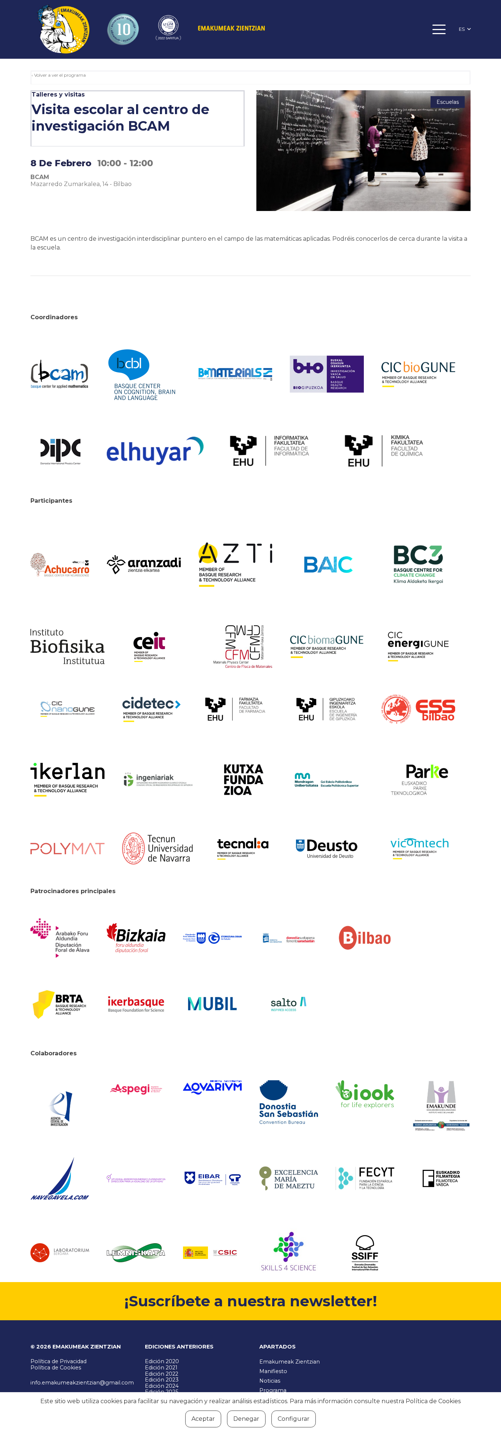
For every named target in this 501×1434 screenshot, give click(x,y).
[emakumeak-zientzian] (63, 29)
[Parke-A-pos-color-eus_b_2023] (418, 779)
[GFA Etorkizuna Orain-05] (212, 938)
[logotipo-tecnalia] (242, 848)
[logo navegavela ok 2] (59, 1178)
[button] (439, 29)
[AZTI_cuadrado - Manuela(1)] (235, 565)
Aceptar (203, 1418)
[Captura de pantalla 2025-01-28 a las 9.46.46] (365, 938)
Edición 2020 (162, 1361)
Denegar (246, 1418)
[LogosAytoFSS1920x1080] (288, 937)
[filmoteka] (441, 1178)
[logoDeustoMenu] (327, 849)
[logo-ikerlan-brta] (67, 780)
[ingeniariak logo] (159, 780)
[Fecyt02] (365, 1178)
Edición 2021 (161, 1367)
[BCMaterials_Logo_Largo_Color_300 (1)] (235, 374)
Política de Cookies (55, 1367)
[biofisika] (67, 647)
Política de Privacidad (58, 1361)
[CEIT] (159, 646)
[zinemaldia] (365, 1253)
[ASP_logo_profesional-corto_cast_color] (136, 1089)
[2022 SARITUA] (168, 29)
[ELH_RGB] (155, 451)
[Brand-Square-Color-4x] (418, 564)
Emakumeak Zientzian (289, 1361)
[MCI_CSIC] (212, 1252)
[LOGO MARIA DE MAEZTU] (288, 1179)
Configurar (294, 1418)
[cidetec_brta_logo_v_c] (151, 709)
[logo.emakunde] (441, 1106)
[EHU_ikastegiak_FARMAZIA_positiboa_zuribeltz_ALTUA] (235, 709)
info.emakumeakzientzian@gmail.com (82, 1382)
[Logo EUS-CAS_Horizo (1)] (327, 779)
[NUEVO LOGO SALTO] (288, 1004)
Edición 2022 (161, 1374)
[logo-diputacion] (59, 938)
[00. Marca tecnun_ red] (159, 849)
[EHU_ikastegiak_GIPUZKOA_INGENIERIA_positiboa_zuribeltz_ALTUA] (327, 709)
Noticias (269, 1380)
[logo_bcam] (59, 374)
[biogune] (418, 374)
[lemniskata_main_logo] (136, 1252)
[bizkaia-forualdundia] (136, 938)
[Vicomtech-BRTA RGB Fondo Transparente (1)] (418, 848)
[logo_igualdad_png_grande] (136, 1178)
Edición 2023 (162, 1379)
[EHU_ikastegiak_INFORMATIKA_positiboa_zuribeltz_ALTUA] (269, 451)
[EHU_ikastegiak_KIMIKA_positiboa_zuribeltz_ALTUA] (384, 450)
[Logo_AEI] (59, 1106)
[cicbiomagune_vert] (327, 646)
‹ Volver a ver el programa (59, 75)
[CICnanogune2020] (67, 709)
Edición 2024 (162, 1386)
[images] (59, 1252)
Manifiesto (273, 1371)
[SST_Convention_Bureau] (288, 1102)
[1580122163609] (288, 1252)
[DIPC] (59, 451)
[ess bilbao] (418, 709)
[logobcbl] (144, 374)
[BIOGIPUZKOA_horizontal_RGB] (327, 374)
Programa (272, 1390)
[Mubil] (212, 1003)
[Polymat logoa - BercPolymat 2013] (67, 849)
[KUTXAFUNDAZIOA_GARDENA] (242, 779)
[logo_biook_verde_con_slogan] (365, 1094)
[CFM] (242, 646)
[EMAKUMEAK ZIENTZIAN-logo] (231, 29)
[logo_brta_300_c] (59, 1004)
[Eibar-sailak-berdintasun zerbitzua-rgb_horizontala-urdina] (212, 1178)
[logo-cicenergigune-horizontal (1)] (418, 646)
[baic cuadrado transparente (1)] (327, 565)
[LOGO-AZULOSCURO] (212, 1087)
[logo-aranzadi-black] (144, 564)
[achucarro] (59, 564)
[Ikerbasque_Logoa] (136, 1003)
